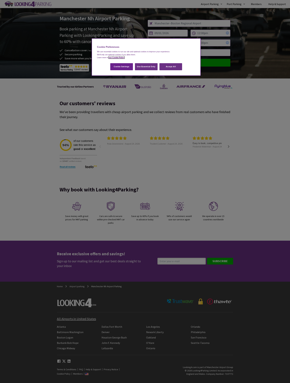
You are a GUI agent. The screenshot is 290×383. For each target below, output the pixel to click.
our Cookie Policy (116, 57)
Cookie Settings (121, 67)
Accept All (171, 67)
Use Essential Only (146, 67)
